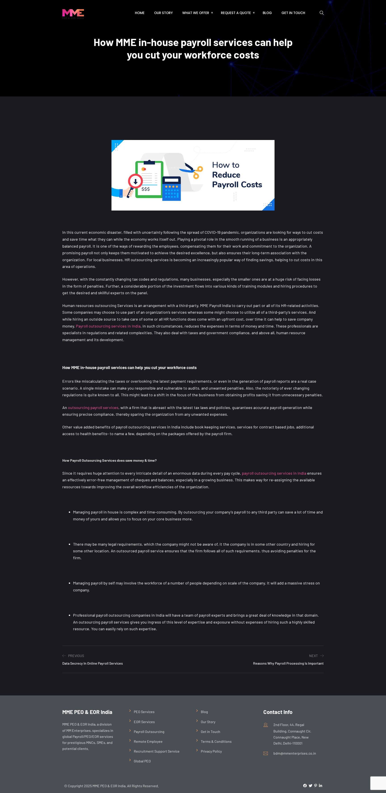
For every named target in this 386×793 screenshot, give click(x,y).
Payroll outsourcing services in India (108, 325)
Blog (267, 12)
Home (140, 12)
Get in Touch (293, 12)
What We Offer (195, 12)
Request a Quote (236, 12)
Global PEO (142, 761)
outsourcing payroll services (93, 407)
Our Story (163, 12)
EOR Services (144, 722)
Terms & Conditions (216, 741)
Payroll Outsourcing (149, 731)
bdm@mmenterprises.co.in (294, 753)
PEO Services (144, 712)
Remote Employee (148, 741)
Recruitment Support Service (157, 751)
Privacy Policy (211, 751)
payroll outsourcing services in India (274, 473)
